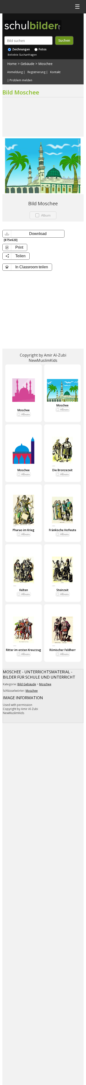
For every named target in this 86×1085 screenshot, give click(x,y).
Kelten (23, 590)
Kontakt (55, 72)
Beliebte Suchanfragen (22, 54)
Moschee (45, 63)
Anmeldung (15, 72)
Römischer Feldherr (62, 650)
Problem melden (21, 80)
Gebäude (27, 63)
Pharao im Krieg (23, 530)
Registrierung (36, 72)
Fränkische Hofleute (62, 530)
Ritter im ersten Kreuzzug (23, 650)
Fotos (42, 49)
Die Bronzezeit (62, 470)
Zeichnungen (20, 49)
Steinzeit (62, 590)
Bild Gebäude (26, 684)
